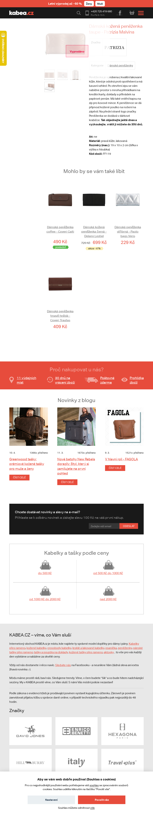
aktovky (109, 652)
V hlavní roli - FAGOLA (121, 459)
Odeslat (129, 526)
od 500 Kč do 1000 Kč (108, 573)
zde (92, 807)
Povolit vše (102, 799)
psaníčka (111, 648)
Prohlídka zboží (137, 380)
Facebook (119, 12)
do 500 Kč (45, 573)
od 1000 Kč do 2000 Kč (45, 599)
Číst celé (19, 477)
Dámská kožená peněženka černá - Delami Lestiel (94, 231)
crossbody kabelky (59, 648)
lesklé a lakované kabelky (88, 648)
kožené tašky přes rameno (86, 652)
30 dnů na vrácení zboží (65, 380)
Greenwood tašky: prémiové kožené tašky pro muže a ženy (26, 463)
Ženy (89, 3)
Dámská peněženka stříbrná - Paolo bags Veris (128, 231)
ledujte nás (64, 665)
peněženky (125, 648)
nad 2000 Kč (108, 599)
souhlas (94, 785)
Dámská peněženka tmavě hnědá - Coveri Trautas (60, 315)
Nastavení (51, 799)
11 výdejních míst (26, 380)
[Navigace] (140, 13)
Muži (100, 3)
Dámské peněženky (120, 65)
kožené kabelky (36, 648)
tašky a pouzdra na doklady (51, 652)
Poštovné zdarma (107, 380)
